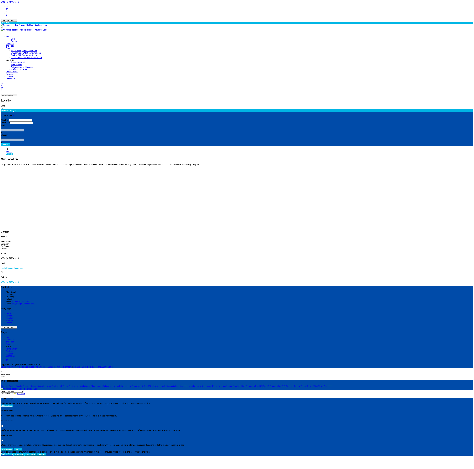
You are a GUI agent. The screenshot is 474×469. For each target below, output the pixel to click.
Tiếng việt (265, 386)
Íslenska (191, 386)
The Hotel (10, 46)
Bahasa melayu (109, 386)
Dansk (40, 386)
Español (9, 318)
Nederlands (206, 386)
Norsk (198, 386)
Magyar (155, 386)
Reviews (9, 74)
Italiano (9, 323)
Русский (274, 386)
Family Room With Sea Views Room (26, 57)
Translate (21, 394)
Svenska (289, 386)
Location (9, 76)
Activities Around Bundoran (22, 67)
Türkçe (215, 386)
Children (4, 135)
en (7, 9)
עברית (184, 386)
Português (250, 386)
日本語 (236, 386)
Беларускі (136, 386)
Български (126, 386)
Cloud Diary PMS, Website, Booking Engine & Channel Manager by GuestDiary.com (36, 367)
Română (281, 386)
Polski (258, 386)
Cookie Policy (88, 367)
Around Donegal (18, 62)
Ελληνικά (47, 386)
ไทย (220, 386)
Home (9, 36)
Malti (119, 386)
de (7, 6)
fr (6, 13)
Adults (4, 125)
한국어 (242, 386)
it (6, 16)
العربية (59, 386)
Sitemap (76, 367)
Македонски (97, 386)
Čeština (144, 386)
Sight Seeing (16, 65)
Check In (4, 120)
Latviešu (86, 386)
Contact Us (10, 79)
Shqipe (304, 386)
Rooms (9, 48)
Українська (227, 386)
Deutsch (9, 313)
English (9, 316)
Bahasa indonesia (174, 386)
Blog (13, 39)
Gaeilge (72, 386)
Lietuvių (79, 386)
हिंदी (149, 386)
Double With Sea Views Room (24, 55)
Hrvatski (162, 386)
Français (9, 320)
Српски (297, 386)
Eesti (54, 386)
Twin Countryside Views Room (24, 50)
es (7, 11)
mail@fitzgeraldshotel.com (12, 268)
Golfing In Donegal (19, 69)
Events (14, 41)
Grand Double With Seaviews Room (26, 53)
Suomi (65, 386)
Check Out (5, 123)
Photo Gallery (12, 72)
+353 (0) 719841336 (10, 2)
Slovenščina (312, 386)
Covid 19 (10, 43)
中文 (330, 386)
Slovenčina (322, 386)
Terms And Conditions (105, 367)
